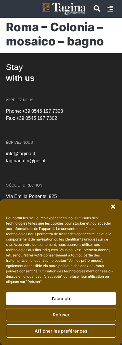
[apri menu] (110, 9)
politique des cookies (76, 266)
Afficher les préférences (61, 331)
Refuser (61, 315)
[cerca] (97, 8)
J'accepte (61, 298)
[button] (113, 207)
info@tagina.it (20, 153)
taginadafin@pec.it (25, 160)
